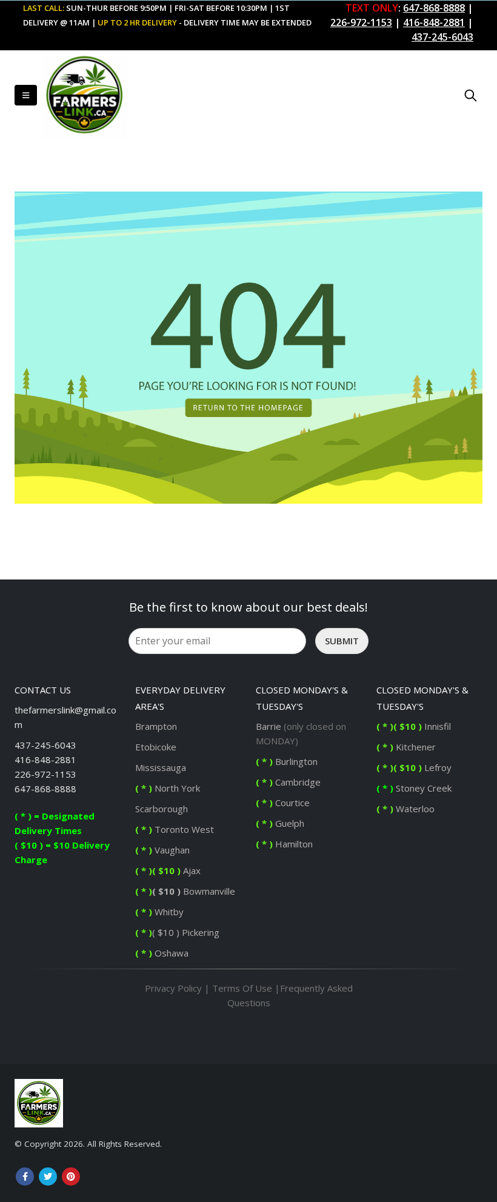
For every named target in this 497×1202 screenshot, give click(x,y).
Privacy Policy (173, 988)
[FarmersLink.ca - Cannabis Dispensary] (80, 95)
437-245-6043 (45, 745)
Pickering (199, 932)
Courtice (283, 802)
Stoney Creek (415, 788)
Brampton (156, 726)
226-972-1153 (45, 774)
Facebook (25, 1176)
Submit (342, 641)
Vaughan (162, 850)
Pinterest (71, 1176)
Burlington (288, 761)
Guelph (280, 823)
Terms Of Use (242, 988)
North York (167, 788)
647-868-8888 (45, 789)
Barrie (268, 726)
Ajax (168, 870)
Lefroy (415, 767)
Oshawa (170, 953)
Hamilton (284, 844)
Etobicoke (155, 747)
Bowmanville (208, 891)
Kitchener (406, 747)
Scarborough (161, 809)
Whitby (168, 912)
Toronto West (174, 829)
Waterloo (406, 809)
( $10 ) (166, 891)
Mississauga (160, 767)
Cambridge (288, 782)
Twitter (48, 1176)
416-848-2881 (45, 759)
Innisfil (414, 726)
